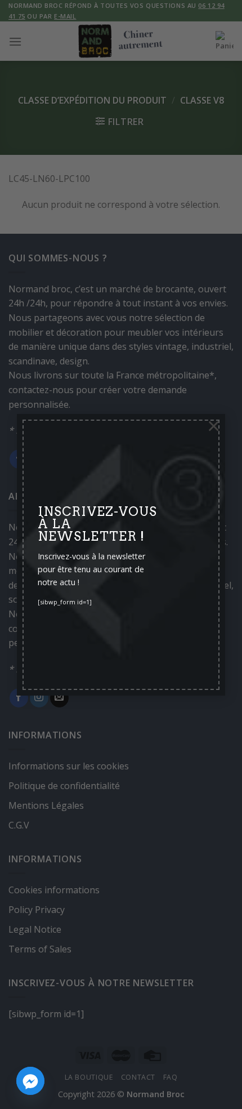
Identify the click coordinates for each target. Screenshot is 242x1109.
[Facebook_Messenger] (30, 1081)
